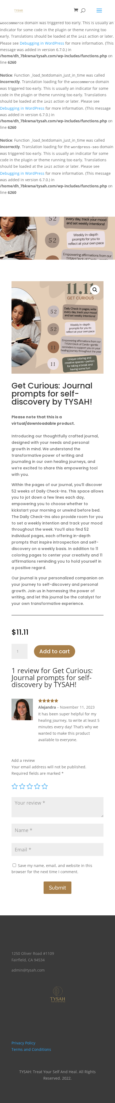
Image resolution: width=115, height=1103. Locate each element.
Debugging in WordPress (42, 43)
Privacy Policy (23, 1042)
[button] (95, 290)
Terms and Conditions (31, 1049)
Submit (57, 887)
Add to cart (54, 651)
